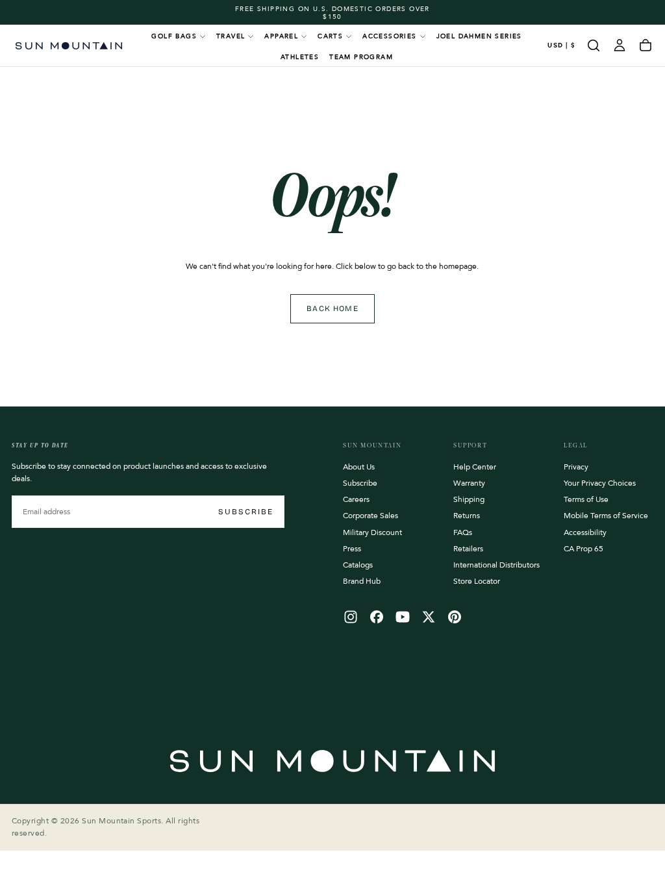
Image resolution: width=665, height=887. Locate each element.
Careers (356, 499)
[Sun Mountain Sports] (332, 761)
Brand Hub (362, 581)
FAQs (462, 532)
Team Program (361, 57)
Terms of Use (586, 499)
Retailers (468, 548)
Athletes (300, 57)
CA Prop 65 (583, 548)
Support (470, 445)
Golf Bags (174, 36)
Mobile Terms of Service (606, 515)
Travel (230, 36)
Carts (330, 36)
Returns (466, 515)
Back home (332, 308)
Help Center (474, 467)
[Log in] (619, 45)
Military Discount (372, 532)
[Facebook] (376, 617)
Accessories (389, 36)
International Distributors (496, 565)
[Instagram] (350, 617)
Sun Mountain (372, 445)
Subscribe (245, 511)
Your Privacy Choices (600, 483)
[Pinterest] (454, 617)
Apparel (281, 36)
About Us (359, 467)
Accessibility (585, 532)
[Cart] (645, 45)
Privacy (576, 467)
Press (352, 548)
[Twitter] (428, 617)
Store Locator (476, 581)
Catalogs (358, 565)
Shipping (468, 499)
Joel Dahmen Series (479, 36)
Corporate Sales (370, 515)
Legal (576, 445)
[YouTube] (402, 617)
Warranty (469, 483)
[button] (561, 46)
